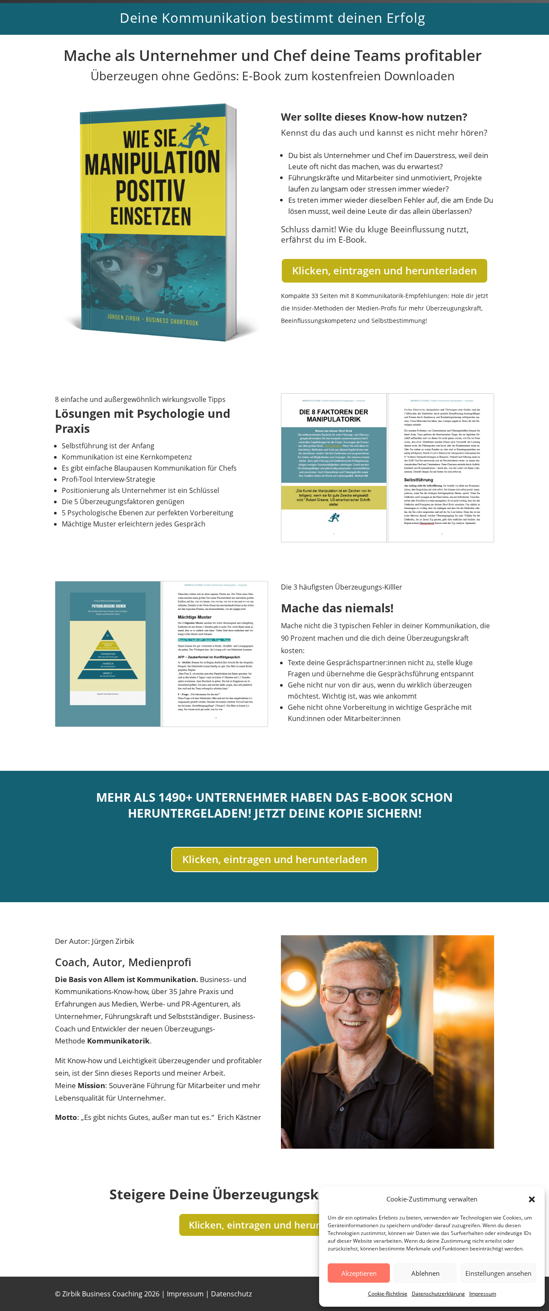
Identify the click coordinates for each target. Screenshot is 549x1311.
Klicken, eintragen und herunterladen (384, 270)
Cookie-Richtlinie (387, 1293)
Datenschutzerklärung (438, 1293)
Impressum (482, 1293)
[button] (532, 1199)
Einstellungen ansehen (498, 1273)
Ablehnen (425, 1273)
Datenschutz (231, 1294)
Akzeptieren (359, 1273)
